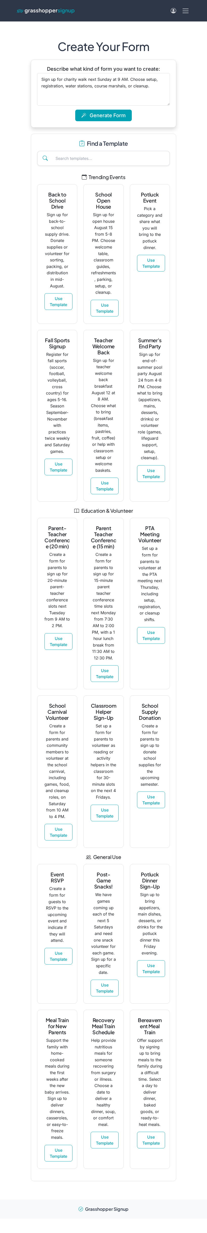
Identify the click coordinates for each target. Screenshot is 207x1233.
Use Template (58, 301)
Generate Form (107, 115)
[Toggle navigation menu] (185, 11)
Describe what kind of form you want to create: (103, 69)
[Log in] (173, 10)
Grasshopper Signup (106, 1209)
